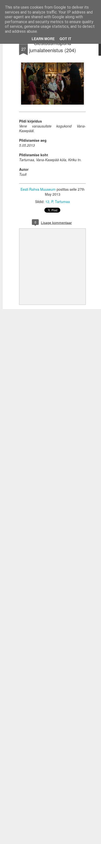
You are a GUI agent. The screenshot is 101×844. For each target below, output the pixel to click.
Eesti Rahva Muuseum (38, 189)
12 (47, 201)
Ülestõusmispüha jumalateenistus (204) (52, 46)
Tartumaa (62, 201)
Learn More (43, 38)
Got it (65, 38)
